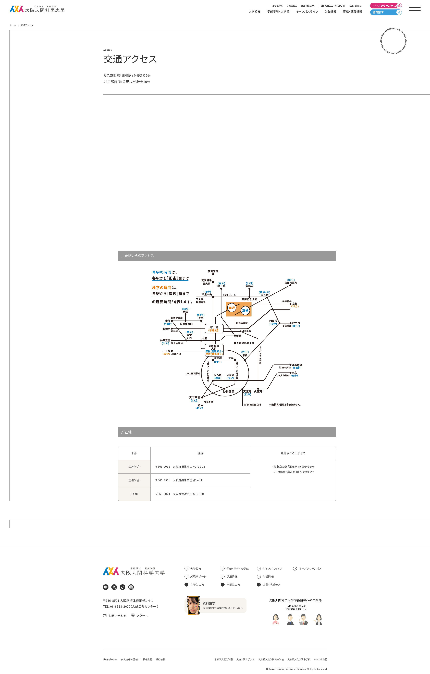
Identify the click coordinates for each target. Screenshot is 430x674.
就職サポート (198, 576)
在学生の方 (277, 5)
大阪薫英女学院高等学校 (271, 659)
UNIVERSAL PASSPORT (333, 5)
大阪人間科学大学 (245, 659)
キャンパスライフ (272, 568)
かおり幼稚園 (320, 659)
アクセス (142, 615)
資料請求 (378, 12)
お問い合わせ (117, 615)
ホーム (12, 25)
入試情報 (268, 576)
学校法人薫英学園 (223, 659)
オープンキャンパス (384, 6)
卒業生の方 (292, 5)
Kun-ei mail (355, 5)
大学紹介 (195, 568)
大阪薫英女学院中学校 (298, 659)
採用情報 (232, 576)
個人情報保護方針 (130, 659)
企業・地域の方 (308, 5)
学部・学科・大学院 (237, 568)
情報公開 (147, 659)
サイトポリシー (110, 659)
